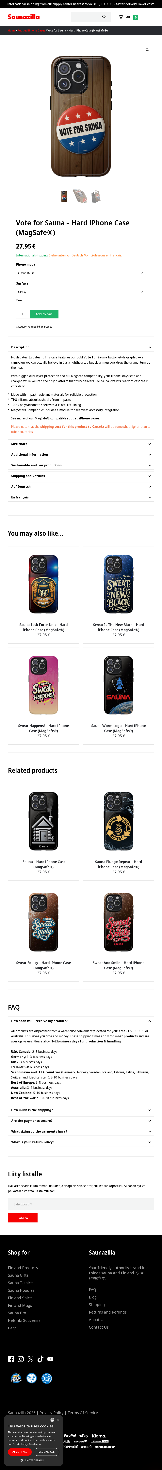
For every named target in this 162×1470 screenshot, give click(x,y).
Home (11, 30)
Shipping (97, 1304)
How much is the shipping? (32, 1110)
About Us (97, 1319)
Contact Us (99, 1327)
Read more (35, 1444)
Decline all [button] (47, 1452)
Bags (12, 1328)
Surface (22, 283)
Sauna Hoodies (21, 1290)
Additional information (29, 454)
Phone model (26, 264)
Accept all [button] (19, 1452)
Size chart (19, 444)
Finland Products (23, 1267)
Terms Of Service (83, 1412)
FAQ (92, 1289)
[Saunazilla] (24, 16)
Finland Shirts (20, 1297)
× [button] (57, 1419)
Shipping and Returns (28, 476)
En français (20, 497)
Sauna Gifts (18, 1275)
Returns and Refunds (108, 1312)
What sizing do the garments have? (39, 1131)
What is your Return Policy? (32, 1142)
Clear (19, 300)
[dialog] (33, 1440)
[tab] (81, 347)
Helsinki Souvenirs (24, 1320)
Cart (127, 17)
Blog (93, 1297)
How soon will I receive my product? (39, 1021)
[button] (147, 49)
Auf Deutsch (21, 486)
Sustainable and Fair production (36, 465)
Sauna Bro (17, 1313)
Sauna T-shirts (21, 1282)
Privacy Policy (52, 1412)
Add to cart (44, 314)
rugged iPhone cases (83, 418)
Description (20, 347)
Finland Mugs (20, 1305)
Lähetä (23, 1218)
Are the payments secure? (32, 1120)
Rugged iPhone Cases (31, 30)
